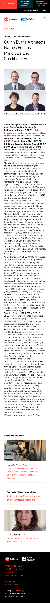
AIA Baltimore (8, 4)
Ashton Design (18, 590)
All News (10, 29)
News (45, 11)
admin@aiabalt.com (14, 584)
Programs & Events (30, 11)
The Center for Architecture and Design (42, 4)
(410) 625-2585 (12, 581)
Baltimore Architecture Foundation (25, 4)
